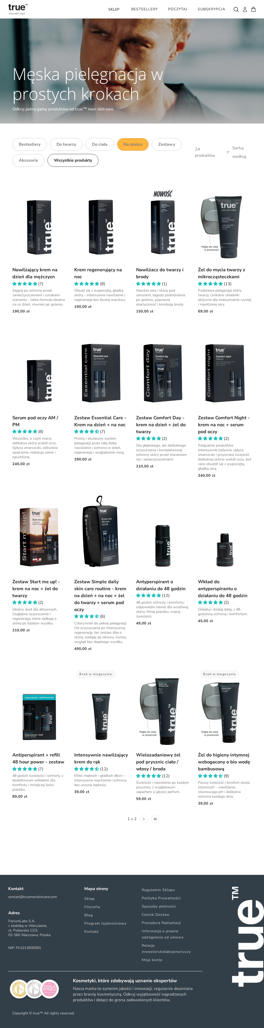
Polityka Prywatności (161, 898)
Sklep (89, 898)
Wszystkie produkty (73, 160)
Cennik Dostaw (156, 914)
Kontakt (91, 931)
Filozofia (92, 906)
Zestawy (166, 144)
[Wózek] (253, 9)
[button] (25, 284)
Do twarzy (66, 144)
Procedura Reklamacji (161, 922)
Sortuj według (239, 152)
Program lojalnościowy (105, 923)
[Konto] (244, 9)
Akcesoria (28, 160)
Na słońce (132, 144)
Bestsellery (29, 144)
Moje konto (152, 959)
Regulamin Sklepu (158, 889)
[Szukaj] (236, 9)
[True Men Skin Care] (18, 9)
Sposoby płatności (159, 906)
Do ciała (100, 144)
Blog (88, 915)
